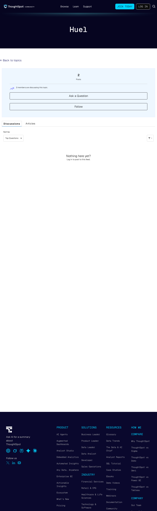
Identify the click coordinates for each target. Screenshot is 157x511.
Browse (64, 6)
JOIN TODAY (124, 6)
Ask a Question (78, 96)
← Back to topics (10, 60)
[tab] (12, 123)
